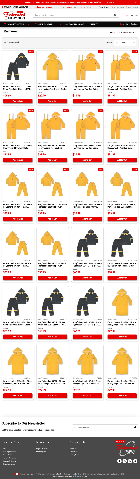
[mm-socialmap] (135, 461)
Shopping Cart (41, 452)
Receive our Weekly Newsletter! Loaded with (69, 2)
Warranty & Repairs (9, 461)
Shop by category (16, 24)
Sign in (125, 24)
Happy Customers (9, 464)
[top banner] (136, 2)
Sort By (108, 42)
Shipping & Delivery (9, 452)
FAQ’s (4, 449)
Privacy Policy (74, 455)
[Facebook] (119, 461)
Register (134, 24)
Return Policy (7, 455)
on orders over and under (65, 7)
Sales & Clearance (74, 24)
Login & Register (41, 449)
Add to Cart (18, 101)
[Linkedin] (130, 461)
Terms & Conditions (9, 458)
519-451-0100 (118, 7)
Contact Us (74, 452)
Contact (93, 24)
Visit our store (133, 7)
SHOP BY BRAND (45, 24)
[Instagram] (124, 461)
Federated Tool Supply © (27, 474)
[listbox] (125, 43)
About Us (73, 449)
